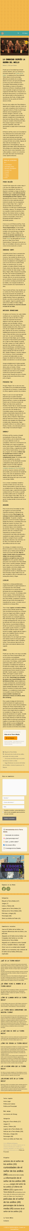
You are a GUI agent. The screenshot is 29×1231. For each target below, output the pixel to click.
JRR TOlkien (6, 1184)
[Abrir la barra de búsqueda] (18, 33)
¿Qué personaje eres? (12, 838)
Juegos (4, 903)
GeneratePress (14, 1229)
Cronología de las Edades (13, 848)
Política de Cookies (9, 1104)
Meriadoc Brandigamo (10, 168)
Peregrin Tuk (8, 170)
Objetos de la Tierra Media (16, 1196)
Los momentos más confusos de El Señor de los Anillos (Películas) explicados (14, 952)
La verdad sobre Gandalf (17, 947)
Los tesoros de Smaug (10, 1114)
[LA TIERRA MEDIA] (2, 33)
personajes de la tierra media (10, 756)
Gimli (6, 177)
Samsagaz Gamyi (9, 166)
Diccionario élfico (10, 845)
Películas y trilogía (7, 913)
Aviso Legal (6, 1101)
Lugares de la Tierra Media (10, 908)
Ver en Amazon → (11, 738)
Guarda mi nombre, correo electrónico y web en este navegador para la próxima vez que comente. (14, 812)
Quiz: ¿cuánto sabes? (12, 842)
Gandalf (7, 172)
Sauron (8, 238)
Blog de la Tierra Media (11, 752)
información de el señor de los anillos (14, 754)
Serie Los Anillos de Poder (10, 918)
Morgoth (23, 238)
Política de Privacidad (10, 1106)
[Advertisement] (14, 15)
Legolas (7, 175)
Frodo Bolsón (8, 164)
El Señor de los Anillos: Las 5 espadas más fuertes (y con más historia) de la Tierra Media (14, 938)
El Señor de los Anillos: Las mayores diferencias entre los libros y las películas (14, 931)
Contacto (6, 1221)
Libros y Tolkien (6, 906)
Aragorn (7, 174)
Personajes (5, 916)
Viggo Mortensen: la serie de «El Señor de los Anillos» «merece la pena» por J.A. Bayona (14, 765)
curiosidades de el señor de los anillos (13, 1171)
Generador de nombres (12, 835)
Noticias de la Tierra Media (10, 911)
